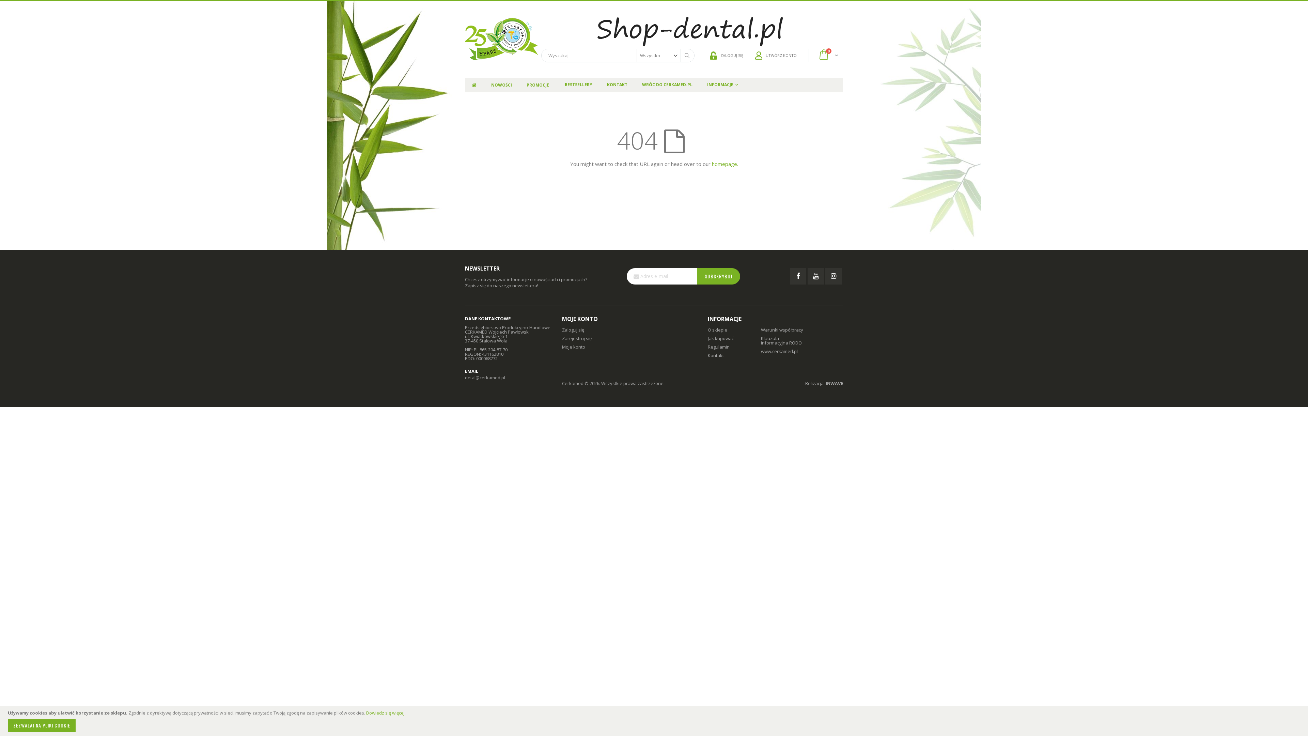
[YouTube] (816, 276)
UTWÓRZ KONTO (781, 55)
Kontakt (617, 85)
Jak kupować (721, 338)
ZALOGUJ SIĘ (731, 55)
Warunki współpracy (782, 330)
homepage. (725, 163)
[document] (655, 721)
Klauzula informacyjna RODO (781, 340)
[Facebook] (798, 276)
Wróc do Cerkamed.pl (667, 85)
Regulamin (719, 347)
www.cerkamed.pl (779, 351)
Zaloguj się (573, 330)
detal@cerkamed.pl (485, 377)
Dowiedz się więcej (385, 713)
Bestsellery (578, 85)
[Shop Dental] (501, 39)
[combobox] (618, 55)
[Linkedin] (833, 276)
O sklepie (717, 330)
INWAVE (834, 383)
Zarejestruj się (577, 338)
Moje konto (573, 347)
